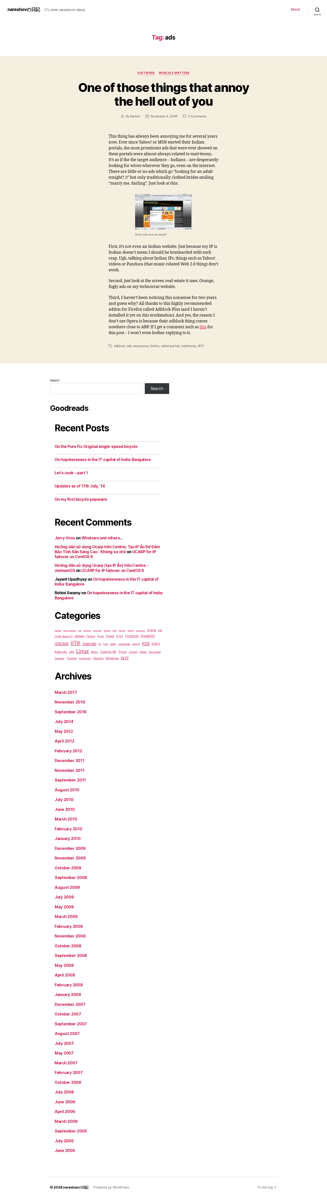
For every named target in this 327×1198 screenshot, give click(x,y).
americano (140, 630)
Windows (112, 658)
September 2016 (70, 712)
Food (110, 636)
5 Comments (197, 116)
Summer (59, 658)
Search (54, 380)
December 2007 (70, 1004)
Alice (114, 630)
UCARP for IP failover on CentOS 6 (112, 570)
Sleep (143, 652)
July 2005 (64, 1141)
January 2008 (68, 994)
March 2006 (66, 1121)
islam (113, 644)
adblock (119, 346)
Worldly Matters (174, 73)
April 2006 (65, 1111)
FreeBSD (148, 636)
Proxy (122, 652)
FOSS (119, 636)
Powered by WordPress (111, 1187)
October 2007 (68, 1014)
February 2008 (69, 985)
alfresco (107, 630)
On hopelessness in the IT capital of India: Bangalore (103, 459)
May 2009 (64, 907)
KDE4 (156, 644)
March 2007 (66, 1063)
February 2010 (68, 829)
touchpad (84, 658)
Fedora (90, 636)
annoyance (141, 346)
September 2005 (71, 1131)
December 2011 (70, 760)
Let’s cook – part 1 (71, 472)
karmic (136, 644)
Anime (151, 630)
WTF (201, 346)
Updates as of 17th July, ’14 (80, 486)
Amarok (122, 630)
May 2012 (64, 731)
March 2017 (66, 692)
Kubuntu (61, 652)
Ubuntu (98, 658)
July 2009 (64, 897)
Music (94, 652)
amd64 (131, 630)
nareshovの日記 (24, 9)
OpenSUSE (108, 652)
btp (160, 630)
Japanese (124, 644)
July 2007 (64, 1043)
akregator (97, 630)
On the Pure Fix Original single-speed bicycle (96, 446)
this (203, 327)
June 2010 (65, 809)
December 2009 (70, 848)
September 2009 (71, 877)
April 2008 (65, 975)
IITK (75, 643)
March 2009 (66, 916)
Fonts (100, 636)
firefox (154, 346)
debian (79, 636)
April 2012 (64, 741)
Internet (89, 643)
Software (146, 73)
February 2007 (69, 1072)
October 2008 (68, 946)
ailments (87, 630)
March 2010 (66, 819)
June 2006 (65, 1102)
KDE (146, 643)
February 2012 (68, 751)
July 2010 (64, 799)
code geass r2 (64, 636)
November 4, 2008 (164, 116)
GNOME (62, 643)
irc (99, 644)
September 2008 (71, 955)
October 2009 (68, 868)
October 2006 (68, 1082)
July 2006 (64, 1092)
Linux (82, 651)
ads (129, 346)
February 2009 (69, 926)
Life (71, 652)
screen (133, 652)
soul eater (155, 652)
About (295, 9)
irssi (105, 644)
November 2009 (70, 858)
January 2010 (68, 838)
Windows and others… (102, 538)
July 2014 (64, 721)
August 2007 (67, 1033)
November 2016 (70, 702)
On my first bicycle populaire (81, 499)
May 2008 (64, 965)
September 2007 (71, 1024)
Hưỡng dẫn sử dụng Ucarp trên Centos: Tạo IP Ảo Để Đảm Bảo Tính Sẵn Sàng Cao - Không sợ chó (107, 549)
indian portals (170, 346)
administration (69, 630)
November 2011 (70, 770)
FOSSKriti (132, 636)
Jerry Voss (65, 538)
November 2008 (70, 936)
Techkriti (71, 658)
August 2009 (67, 887)
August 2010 (67, 790)
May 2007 (64, 1053)
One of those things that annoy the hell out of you (163, 94)
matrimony (188, 346)
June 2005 (65, 1150)
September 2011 (70, 780)
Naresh (135, 116)
